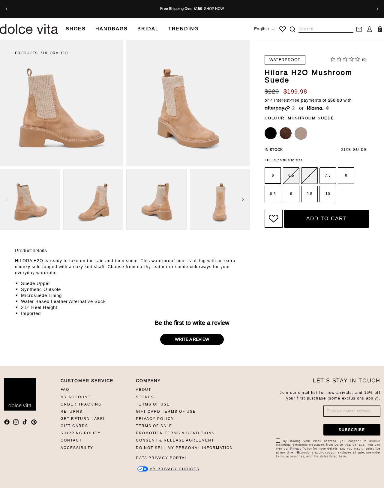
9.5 (310, 193)
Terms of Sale (154, 426)
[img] (292, 29)
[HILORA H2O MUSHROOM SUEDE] (301, 133)
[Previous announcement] (6, 9)
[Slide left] (6, 199)
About (143, 389)
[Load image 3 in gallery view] (156, 199)
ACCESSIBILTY (77, 447)
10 (328, 193)
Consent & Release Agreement (175, 440)
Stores (145, 397)
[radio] (273, 175)
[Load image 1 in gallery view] (30, 199)
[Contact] (359, 29)
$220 (272, 91)
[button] (76, 29)
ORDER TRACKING (81, 404)
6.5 (291, 175)
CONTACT (71, 440)
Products (26, 53)
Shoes (76, 28)
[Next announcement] (377, 9)
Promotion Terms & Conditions (175, 433)
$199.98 (295, 91)
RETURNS (71, 411)
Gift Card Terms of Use (166, 411)
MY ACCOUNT (76, 397)
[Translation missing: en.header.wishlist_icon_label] (282, 29)
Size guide (354, 149)
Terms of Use (153, 404)
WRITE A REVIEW (192, 339)
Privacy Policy (155, 418)
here (342, 456)
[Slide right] (243, 199)
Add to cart (326, 218)
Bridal (148, 28)
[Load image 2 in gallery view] (93, 199)
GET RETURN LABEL (83, 418)
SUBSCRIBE (352, 429)
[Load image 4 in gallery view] (220, 199)
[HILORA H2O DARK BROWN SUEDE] (286, 133)
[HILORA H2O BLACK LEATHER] (271, 133)
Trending (183, 28)
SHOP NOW (214, 8)
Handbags (111, 28)
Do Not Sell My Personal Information (184, 447)
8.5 (273, 193)
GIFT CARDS (74, 426)
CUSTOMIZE (174, 469)
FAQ (65, 389)
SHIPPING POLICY (81, 433)
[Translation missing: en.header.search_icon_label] (292, 29)
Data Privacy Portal (162, 458)
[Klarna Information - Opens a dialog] (315, 108)
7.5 (328, 175)
